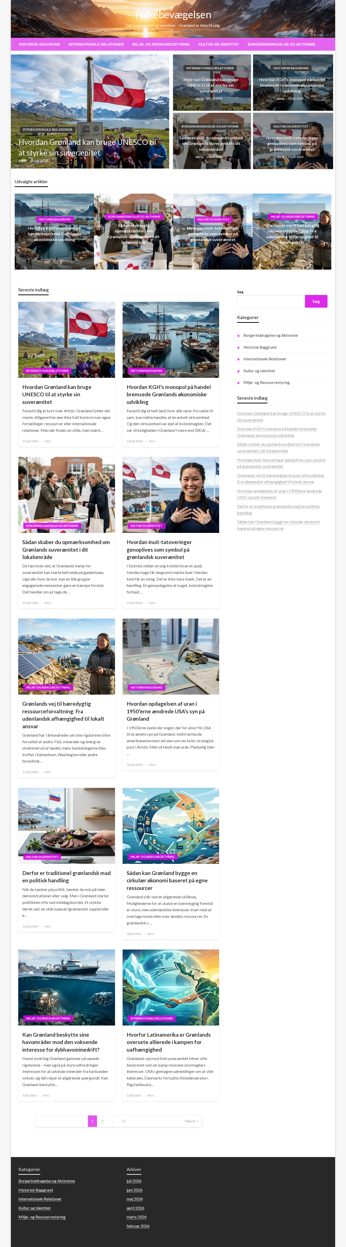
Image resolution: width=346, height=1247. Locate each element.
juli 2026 (134, 1180)
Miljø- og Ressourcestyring (161, 44)
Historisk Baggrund (39, 44)
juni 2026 (135, 1189)
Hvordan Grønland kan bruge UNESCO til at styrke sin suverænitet (87, 147)
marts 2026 (137, 1216)
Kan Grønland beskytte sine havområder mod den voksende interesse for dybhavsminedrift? (61, 1042)
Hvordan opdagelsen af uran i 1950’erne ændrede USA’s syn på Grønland (166, 711)
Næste (190, 1121)
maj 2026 (135, 1198)
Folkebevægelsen (173, 14)
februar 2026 (138, 1225)
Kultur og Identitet (219, 44)
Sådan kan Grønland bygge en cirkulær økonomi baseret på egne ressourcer (167, 880)
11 (124, 1121)
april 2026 (135, 1207)
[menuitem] (39, 44)
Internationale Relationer (96, 44)
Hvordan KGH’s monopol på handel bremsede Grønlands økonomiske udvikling (292, 85)
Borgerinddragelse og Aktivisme (281, 44)
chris (22, 161)
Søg (240, 292)
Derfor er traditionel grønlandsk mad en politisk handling (66, 876)
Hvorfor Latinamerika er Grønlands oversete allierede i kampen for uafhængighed (169, 1042)
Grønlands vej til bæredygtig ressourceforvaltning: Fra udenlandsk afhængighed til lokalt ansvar (63, 714)
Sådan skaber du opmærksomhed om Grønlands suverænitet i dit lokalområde (211, 143)
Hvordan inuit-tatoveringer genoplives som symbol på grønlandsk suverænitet (292, 143)
